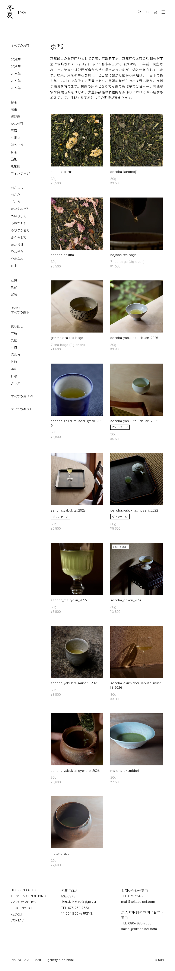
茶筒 (14, 362)
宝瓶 (14, 333)
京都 (14, 287)
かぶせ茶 (17, 123)
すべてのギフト (22, 409)
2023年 (16, 80)
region (15, 307)
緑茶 (14, 102)
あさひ (15, 194)
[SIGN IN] (149, 12)
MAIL (38, 960)
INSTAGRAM (20, 960)
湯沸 (14, 369)
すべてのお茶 (20, 45)
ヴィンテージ (20, 173)
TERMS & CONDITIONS (28, 896)
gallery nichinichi (60, 960)
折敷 (14, 376)
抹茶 (14, 152)
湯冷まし (17, 354)
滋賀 (14, 280)
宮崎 (14, 294)
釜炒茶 (15, 116)
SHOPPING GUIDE (24, 890)
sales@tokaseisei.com (139, 929)
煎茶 (14, 109)
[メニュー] (164, 12)
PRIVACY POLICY (23, 902)
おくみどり (19, 237)
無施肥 (15, 166)
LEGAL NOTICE (22, 908)
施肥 (14, 159)
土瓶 (14, 347)
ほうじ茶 (17, 144)
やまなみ (17, 258)
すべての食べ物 (22, 396)
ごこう (15, 201)
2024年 (16, 73)
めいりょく (19, 216)
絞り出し (17, 326)
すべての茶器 (20, 312)
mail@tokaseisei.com (138, 902)
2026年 (16, 59)
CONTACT (18, 920)
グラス (15, 383)
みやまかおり (20, 230)
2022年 (16, 88)
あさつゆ (17, 187)
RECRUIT (17, 914)
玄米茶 (15, 137)
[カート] (156, 12)
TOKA (22, 12)
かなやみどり (20, 208)
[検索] (139, 12)
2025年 (16, 66)
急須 (14, 340)
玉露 (14, 130)
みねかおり (19, 223)
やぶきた (17, 251)
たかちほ (17, 244)
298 (79, 902)
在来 (14, 265)
